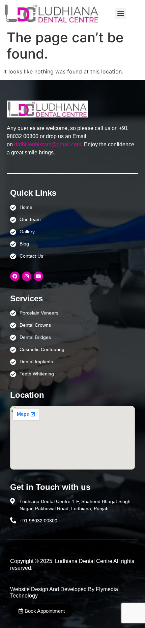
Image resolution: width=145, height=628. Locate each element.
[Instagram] (26, 276)
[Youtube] (38, 276)
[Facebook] (15, 276)
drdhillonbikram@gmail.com (47, 144)
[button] (120, 13)
